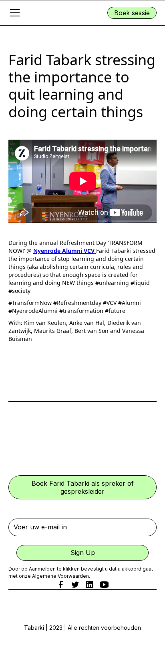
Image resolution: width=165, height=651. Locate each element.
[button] (40, 12)
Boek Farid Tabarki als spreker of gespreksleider (83, 487)
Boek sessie (132, 13)
